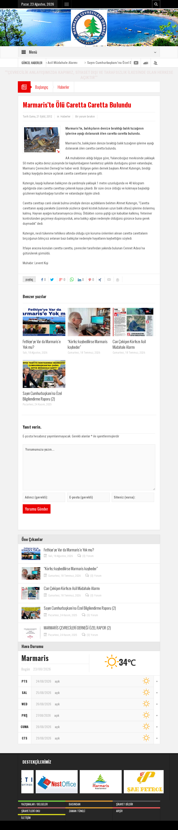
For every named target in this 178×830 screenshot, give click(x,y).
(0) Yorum (88, 556)
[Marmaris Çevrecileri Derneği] (89, 27)
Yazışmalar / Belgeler (34, 804)
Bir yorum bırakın (85, 116)
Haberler (63, 87)
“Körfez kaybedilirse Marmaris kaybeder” (88, 344)
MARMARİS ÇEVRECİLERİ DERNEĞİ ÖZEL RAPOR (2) (77, 627)
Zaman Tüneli (77, 811)
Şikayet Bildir (124, 804)
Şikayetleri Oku (30, 811)
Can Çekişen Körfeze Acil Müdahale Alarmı (129, 344)
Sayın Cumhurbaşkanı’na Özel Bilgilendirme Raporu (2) (104, 63)
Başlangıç (41, 87)
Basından (74, 804)
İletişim (26, 818)
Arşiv (119, 811)
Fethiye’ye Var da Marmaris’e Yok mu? (42, 344)
